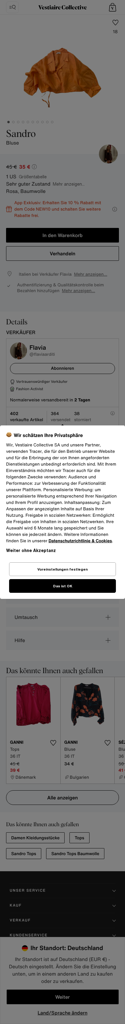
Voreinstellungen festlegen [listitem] (62, 569)
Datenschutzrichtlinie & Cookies (80, 541)
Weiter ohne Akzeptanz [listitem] (31, 550)
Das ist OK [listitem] (62, 586)
